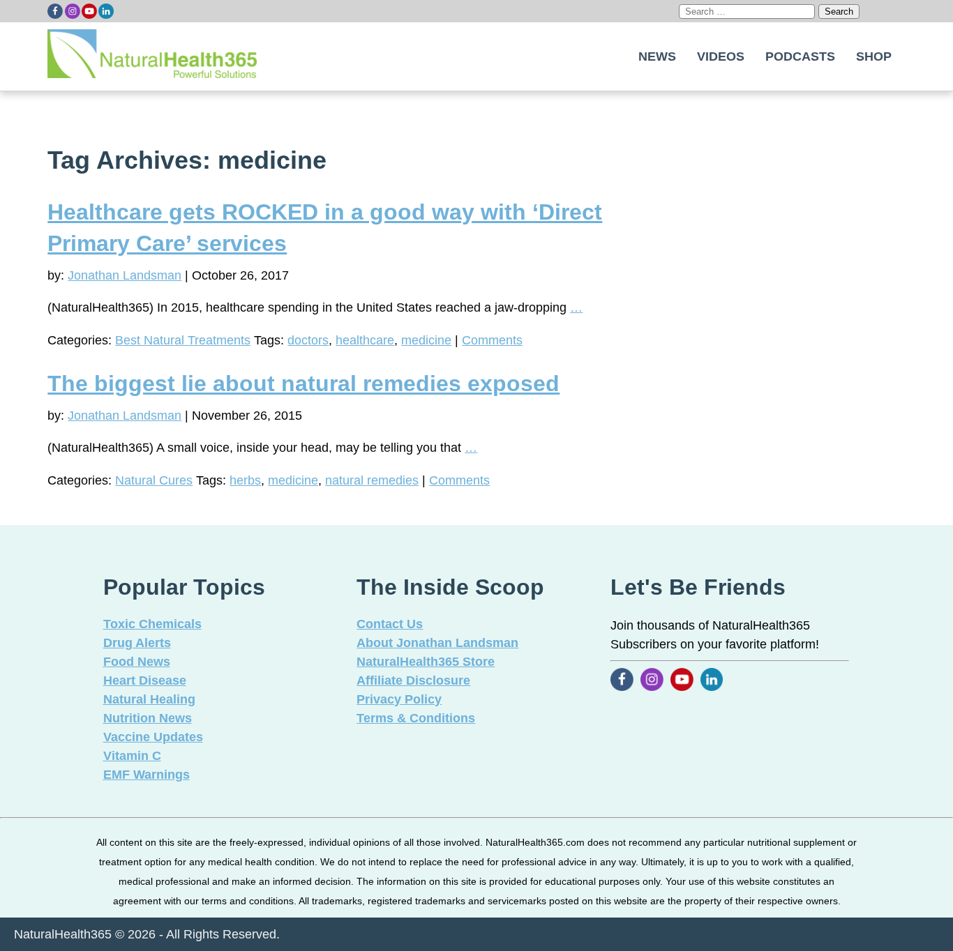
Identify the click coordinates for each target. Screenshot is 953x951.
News (657, 56)
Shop (874, 56)
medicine (426, 340)
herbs (245, 480)
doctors (308, 340)
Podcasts (800, 56)
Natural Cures (154, 480)
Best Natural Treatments (182, 340)
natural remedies (372, 480)
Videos (720, 56)
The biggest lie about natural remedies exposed (303, 383)
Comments (492, 340)
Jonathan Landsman (124, 275)
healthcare (365, 340)
